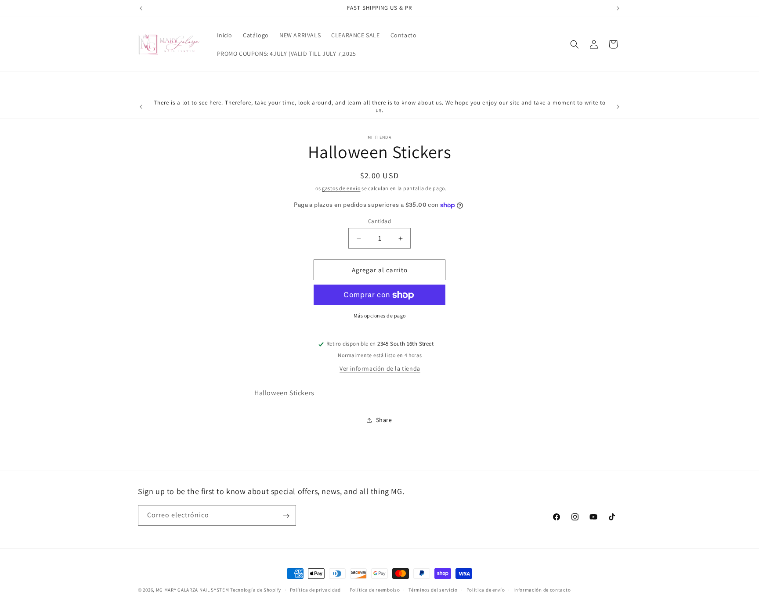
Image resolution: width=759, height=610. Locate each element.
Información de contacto (542, 589)
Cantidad (379, 221)
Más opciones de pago (380, 316)
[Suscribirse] (286, 515)
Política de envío (485, 589)
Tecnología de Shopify (255, 590)
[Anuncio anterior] (141, 8)
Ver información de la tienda (380, 368)
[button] (574, 44)
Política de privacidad (315, 589)
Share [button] (384, 420)
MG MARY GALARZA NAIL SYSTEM (193, 590)
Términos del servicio (433, 589)
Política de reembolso (375, 589)
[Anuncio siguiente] (618, 8)
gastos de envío (341, 188)
